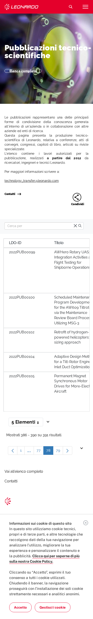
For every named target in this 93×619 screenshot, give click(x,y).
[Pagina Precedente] (12, 450)
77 (40, 451)
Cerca (70, 6)
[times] (75, 226)
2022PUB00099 (22, 252)
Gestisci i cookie (53, 607)
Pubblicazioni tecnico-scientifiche (48, 51)
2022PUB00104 (22, 356)
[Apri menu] (85, 6)
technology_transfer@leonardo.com (32, 181)
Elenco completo (23, 71)
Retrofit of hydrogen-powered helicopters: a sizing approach (73, 337)
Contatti (10, 194)
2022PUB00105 (22, 376)
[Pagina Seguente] (67, 450)
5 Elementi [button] (27, 422)
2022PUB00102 (21, 332)
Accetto (20, 607)
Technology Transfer (21, 7)
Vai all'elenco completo (24, 471)
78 (49, 451)
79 (59, 451)
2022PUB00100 (22, 297)
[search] (80, 226)
